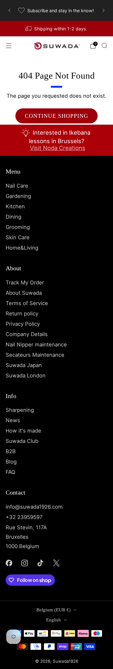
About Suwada (24, 293)
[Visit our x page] (56, 563)
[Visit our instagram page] (24, 563)
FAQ (10, 472)
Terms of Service (27, 303)
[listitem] (56, 10)
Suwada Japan (24, 365)
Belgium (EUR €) (53, 609)
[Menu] (9, 46)
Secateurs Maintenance (35, 355)
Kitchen (15, 206)
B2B (11, 451)
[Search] (104, 45)
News (13, 420)
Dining (13, 217)
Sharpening (20, 410)
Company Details (27, 334)
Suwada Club (22, 441)
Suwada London (26, 375)
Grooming (18, 227)
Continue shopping (56, 116)
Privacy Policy (23, 324)
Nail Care (17, 186)
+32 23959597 (24, 517)
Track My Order (25, 282)
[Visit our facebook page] (9, 563)
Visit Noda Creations (57, 147)
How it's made (23, 431)
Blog (11, 462)
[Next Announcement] (103, 10)
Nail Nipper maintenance (36, 344)
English (53, 619)
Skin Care (18, 237)
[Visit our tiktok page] (40, 563)
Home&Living (22, 248)
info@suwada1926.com (34, 507)
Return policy (22, 313)
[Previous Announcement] (9, 10)
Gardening (18, 196)
